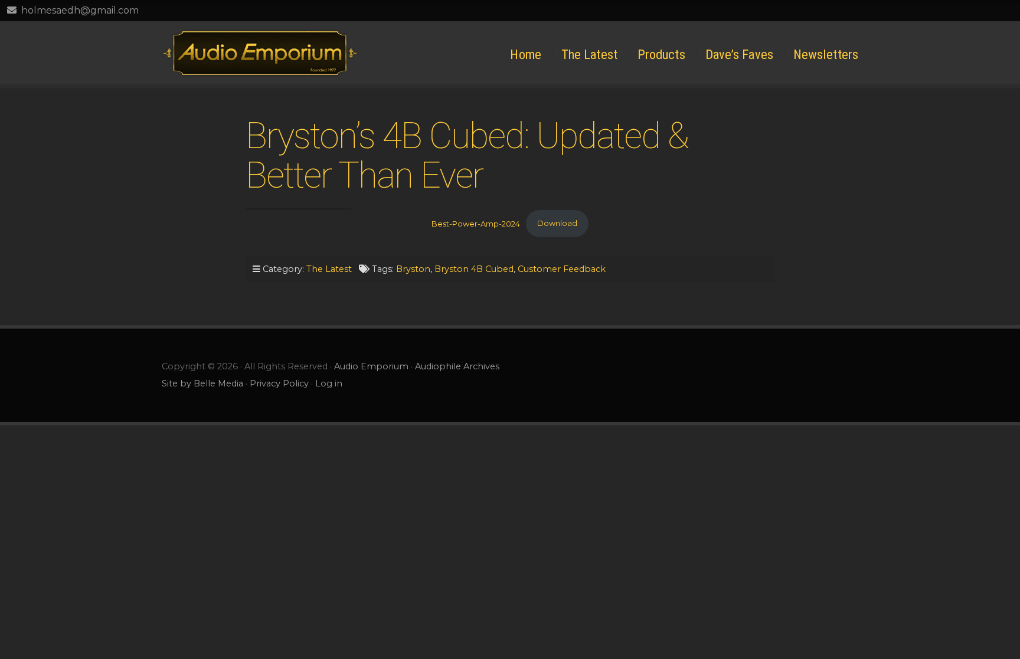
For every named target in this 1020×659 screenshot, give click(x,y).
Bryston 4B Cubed (474, 269)
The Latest (589, 54)
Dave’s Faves (739, 54)
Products (661, 54)
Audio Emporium (371, 366)
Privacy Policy (279, 383)
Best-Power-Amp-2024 (475, 223)
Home (525, 54)
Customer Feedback (562, 269)
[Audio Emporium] (260, 52)
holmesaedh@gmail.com (80, 10)
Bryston (413, 269)
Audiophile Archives (457, 366)
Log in (328, 383)
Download (557, 223)
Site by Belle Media (202, 383)
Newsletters (825, 54)
